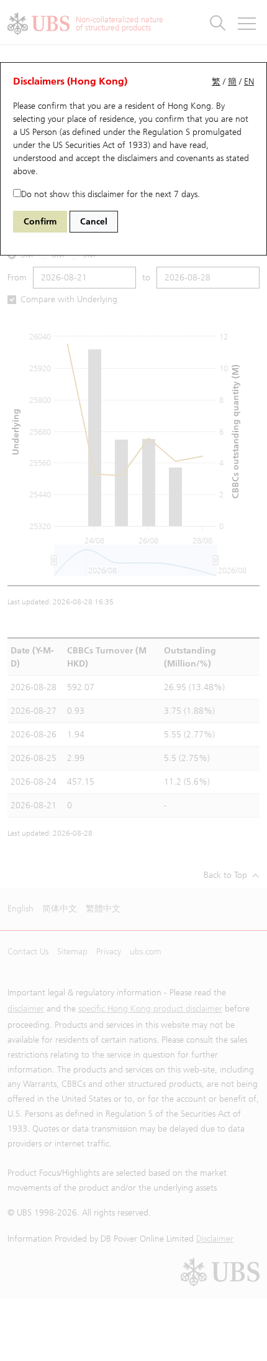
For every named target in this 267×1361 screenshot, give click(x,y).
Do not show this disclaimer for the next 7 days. (110, 194)
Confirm (40, 221)
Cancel (93, 221)
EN (249, 81)
